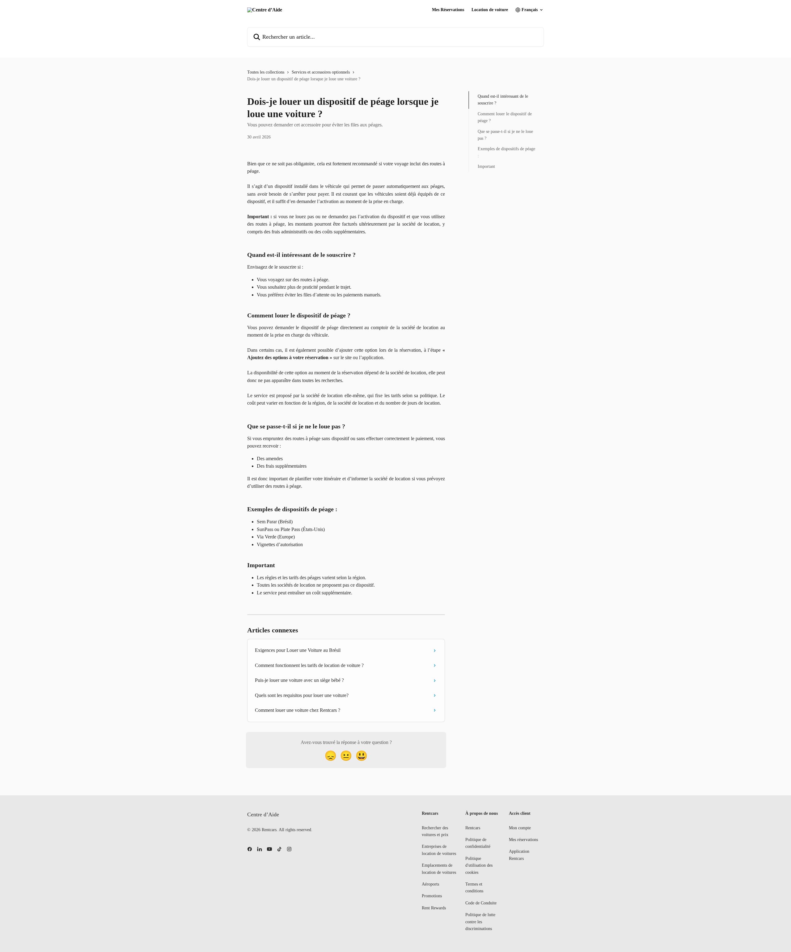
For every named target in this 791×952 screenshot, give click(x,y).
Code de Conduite (481, 903)
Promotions (432, 896)
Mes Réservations (448, 10)
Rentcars (472, 828)
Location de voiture (490, 10)
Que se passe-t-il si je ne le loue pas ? (505, 134)
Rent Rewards (434, 908)
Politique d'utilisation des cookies (479, 865)
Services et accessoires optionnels (321, 72)
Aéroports (430, 884)
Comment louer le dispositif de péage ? (505, 117)
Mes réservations (523, 839)
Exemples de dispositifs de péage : (506, 152)
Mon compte (520, 828)
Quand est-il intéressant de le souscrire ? (503, 99)
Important (486, 166)
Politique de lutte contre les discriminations (480, 921)
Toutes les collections (265, 72)
